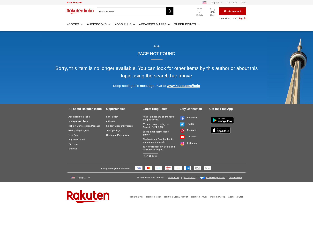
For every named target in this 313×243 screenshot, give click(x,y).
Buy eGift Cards (76, 139)
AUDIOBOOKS (97, 24)
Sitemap (72, 148)
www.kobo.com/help (183, 86)
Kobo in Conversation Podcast (84, 126)
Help (243, 2)
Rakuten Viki (136, 196)
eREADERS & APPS (153, 24)
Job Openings (113, 130)
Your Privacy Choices (215, 178)
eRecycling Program (78, 130)
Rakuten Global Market (176, 196)
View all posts (150, 156)
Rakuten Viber (153, 196)
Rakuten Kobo (80, 11)
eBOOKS (73, 24)
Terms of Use (173, 178)
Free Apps (73, 135)
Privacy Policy (190, 178)
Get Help (73, 144)
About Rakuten (236, 196)
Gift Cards (232, 2)
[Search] (169, 11)
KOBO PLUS (123, 24)
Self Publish (112, 116)
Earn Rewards (74, 2)
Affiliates (110, 121)
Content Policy (235, 178)
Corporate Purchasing (117, 135)
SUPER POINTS (185, 24)
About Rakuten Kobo (79, 116)
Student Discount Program (119, 126)
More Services (217, 196)
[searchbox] (135, 11)
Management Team (78, 121)
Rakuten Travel (199, 196)
